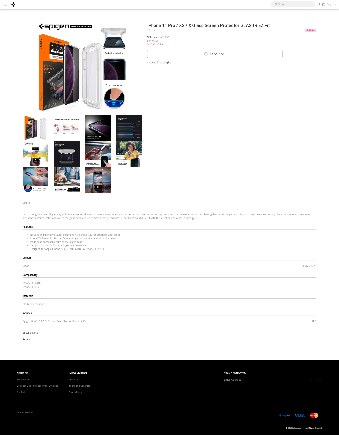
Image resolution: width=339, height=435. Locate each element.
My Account (23, 379)
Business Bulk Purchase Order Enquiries (37, 385)
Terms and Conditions (80, 385)
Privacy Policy (75, 392)
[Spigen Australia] (13, 4)
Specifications (30, 332)
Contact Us (22, 392)
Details (26, 202)
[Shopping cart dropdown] (323, 4)
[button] (159, 62)
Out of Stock (217, 54)
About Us (73, 379)
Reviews (27, 339)
